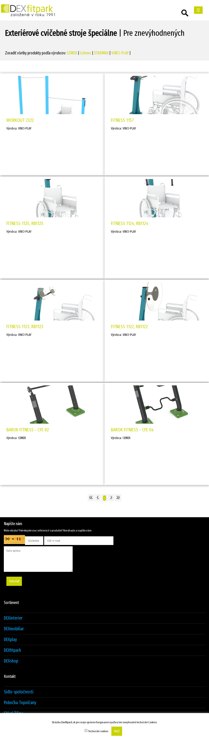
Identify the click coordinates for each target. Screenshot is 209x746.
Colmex (85, 53)
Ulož (117, 731)
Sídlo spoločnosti (18, 692)
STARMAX (101, 53)
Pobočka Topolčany (20, 702)
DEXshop (11, 661)
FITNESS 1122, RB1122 (129, 326)
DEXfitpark (12, 650)
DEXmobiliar (14, 629)
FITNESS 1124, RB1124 (129, 223)
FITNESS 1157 (122, 120)
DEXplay (10, 639)
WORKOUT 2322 (20, 120)
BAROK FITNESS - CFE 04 (132, 430)
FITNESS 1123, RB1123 (24, 326)
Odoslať (14, 581)
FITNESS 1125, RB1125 (24, 223)
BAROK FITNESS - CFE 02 (27, 430)
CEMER (72, 53)
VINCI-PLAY (120, 53)
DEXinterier (13, 618)
